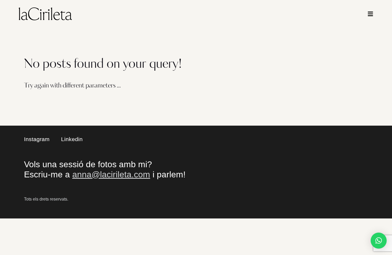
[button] (379, 241)
